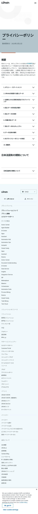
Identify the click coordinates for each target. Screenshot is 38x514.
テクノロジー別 (5, 323)
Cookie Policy (23, 502)
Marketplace (5, 280)
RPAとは (3, 337)
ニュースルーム (5, 456)
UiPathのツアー (5, 400)
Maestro (3, 283)
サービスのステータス (7, 363)
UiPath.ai (4, 448)
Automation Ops (6, 242)
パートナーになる (6, 426)
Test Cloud (4, 304)
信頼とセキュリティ (7, 462)
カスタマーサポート (7, 217)
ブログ (3, 369)
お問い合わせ (10, 199)
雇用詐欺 (3, 483)
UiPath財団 (4, 474)
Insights (3, 271)
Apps (2, 233)
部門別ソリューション (7, 321)
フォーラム (4, 354)
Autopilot (4, 245)
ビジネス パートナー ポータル (9, 431)
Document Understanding (8, 263)
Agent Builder (5, 227)
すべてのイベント (6, 409)
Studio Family (5, 248)
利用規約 (30, 63)
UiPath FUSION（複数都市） (9, 397)
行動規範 (3, 477)
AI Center (4, 230)
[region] (19, 501)
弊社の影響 (4, 468)
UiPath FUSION (5, 395)
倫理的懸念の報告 (6, 480)
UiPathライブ (5, 406)
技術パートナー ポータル (8, 434)
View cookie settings (10, 510)
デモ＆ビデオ (5, 387)
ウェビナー (4, 381)
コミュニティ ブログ (7, 357)
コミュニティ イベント (7, 360)
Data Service (5, 268)
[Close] (36, 489)
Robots (3, 257)
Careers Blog (5, 453)
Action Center (5, 224)
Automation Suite (6, 289)
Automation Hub (6, 239)
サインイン (30, 199)
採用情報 (3, 451)
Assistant (4, 236)
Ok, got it (7, 506)
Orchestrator (5, 286)
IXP (2, 277)
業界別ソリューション (7, 318)
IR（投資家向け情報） (7, 459)
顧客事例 (3, 375)
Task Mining (4, 301)
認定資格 (3, 334)
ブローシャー (5, 384)
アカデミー (4, 331)
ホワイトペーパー (6, 378)
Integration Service (7, 274)
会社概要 (3, 445)
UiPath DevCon (5, 403)
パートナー (4, 420)
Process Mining (5, 292)
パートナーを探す (6, 423)
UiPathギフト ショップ (7, 471)
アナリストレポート (7, 372)
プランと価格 (5, 214)
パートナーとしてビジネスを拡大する (11, 428)
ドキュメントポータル (7, 351)
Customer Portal (6, 348)
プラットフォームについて (9, 210)
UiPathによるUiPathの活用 (8, 465)
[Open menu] (35, 3)
